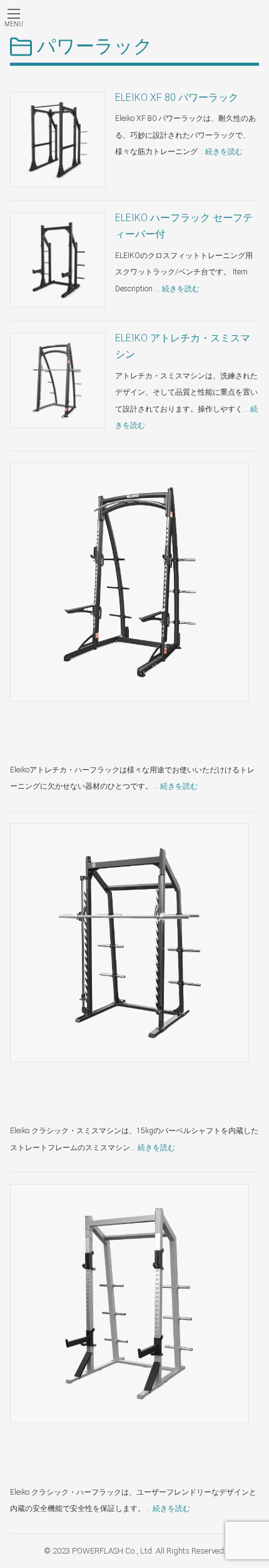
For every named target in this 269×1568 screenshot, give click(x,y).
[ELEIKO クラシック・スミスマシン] (129, 942)
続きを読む (224, 151)
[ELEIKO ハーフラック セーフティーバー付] (57, 260)
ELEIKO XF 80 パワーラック (176, 97)
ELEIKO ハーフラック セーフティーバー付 (184, 226)
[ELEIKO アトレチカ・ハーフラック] (129, 582)
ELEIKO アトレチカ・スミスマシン (182, 346)
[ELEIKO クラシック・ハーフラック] (129, 1303)
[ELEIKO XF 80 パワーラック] (57, 139)
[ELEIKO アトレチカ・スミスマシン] (57, 380)
